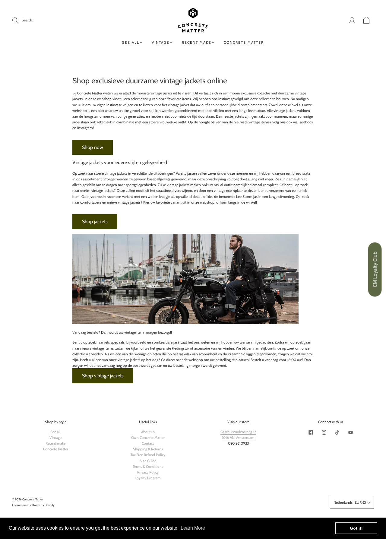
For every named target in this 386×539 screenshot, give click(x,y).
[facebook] (310, 432)
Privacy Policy (148, 472)
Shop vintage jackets (103, 376)
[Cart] (366, 20)
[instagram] (324, 432)
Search (27, 20)
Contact (148, 443)
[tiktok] (337, 432)
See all (130, 42)
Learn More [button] (193, 528)
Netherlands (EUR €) (350, 502)
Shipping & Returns (148, 449)
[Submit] (18, 20)
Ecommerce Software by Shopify (33, 505)
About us (148, 432)
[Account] (352, 20)
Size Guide (148, 460)
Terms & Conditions (148, 466)
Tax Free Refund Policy (148, 454)
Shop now (92, 147)
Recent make (196, 42)
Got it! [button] (356, 528)
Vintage (160, 42)
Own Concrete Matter (148, 437)
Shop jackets (95, 221)
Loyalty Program (148, 478)
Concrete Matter (244, 42)
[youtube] (350, 432)
